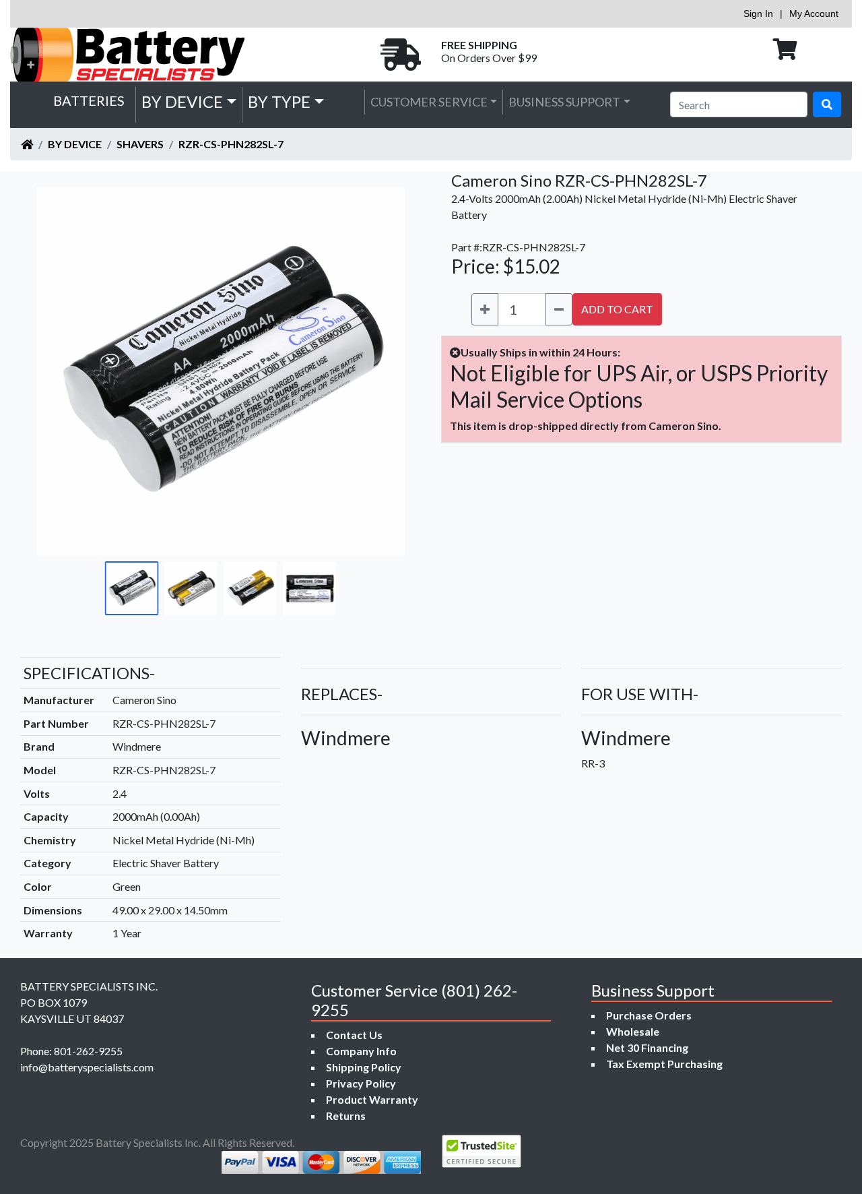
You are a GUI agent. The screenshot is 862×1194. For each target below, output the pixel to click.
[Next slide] (384, 371)
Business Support (564, 101)
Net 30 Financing (647, 1047)
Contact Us (354, 1034)
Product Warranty (372, 1099)
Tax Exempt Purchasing (664, 1063)
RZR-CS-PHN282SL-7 (231, 143)
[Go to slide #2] (191, 588)
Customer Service (429, 101)
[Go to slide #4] (310, 588)
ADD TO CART (617, 309)
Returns (346, 1115)
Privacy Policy (361, 1083)
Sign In (758, 13)
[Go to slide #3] (250, 588)
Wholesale (632, 1031)
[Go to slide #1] (132, 588)
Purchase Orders (649, 1015)
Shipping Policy (363, 1067)
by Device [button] (182, 101)
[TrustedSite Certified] (481, 1151)
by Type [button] (279, 101)
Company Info (361, 1050)
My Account (813, 13)
